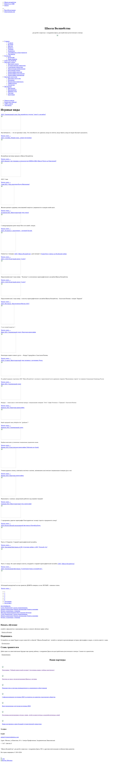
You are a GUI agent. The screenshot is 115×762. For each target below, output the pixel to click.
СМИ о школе (8, 103)
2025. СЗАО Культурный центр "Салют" (13, 259)
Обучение (28, 612)
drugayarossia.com (9, 11)
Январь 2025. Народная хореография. (12, 475)
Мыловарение (12, 90)
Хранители (11, 51)
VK (3, 759)
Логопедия (11, 85)
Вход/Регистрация (9, 10)
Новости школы (9, 100)
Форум (6, 5)
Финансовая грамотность (15, 81)
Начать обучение (7, 632)
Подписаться (6, 643)
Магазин (3, 612)
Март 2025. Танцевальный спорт (11, 384)
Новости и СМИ (9, 4)
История (10, 44)
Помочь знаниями (32, 609)
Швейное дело (12, 91)
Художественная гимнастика (17, 65)
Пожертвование (11, 612)
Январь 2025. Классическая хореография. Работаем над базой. (20, 447)
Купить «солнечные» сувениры (10, 611)
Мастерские (8, 86)
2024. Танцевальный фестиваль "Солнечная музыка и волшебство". (22, 568)
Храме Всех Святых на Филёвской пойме (54, 254)
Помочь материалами (20, 609)
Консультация (21, 612)
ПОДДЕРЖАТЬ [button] (5, 606)
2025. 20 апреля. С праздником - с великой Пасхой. (16, 230)
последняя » (8, 603)
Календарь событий (10, 102)
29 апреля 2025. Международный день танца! (15, 212)
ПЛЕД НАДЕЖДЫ (10, 60)
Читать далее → (6, 136)
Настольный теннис (14, 70)
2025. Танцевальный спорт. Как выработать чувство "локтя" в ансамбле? (23, 114)
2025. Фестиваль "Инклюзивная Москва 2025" (15, 303)
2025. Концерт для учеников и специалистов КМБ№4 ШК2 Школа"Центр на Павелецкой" (29, 161)
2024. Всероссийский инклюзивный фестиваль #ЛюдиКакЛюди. (21, 525)
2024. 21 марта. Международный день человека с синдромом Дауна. (22, 360)
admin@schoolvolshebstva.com (10, 737)
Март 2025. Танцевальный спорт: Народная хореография (18, 332)
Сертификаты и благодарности (17, 52)
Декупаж (10, 93)
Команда (10, 47)
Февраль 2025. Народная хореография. (13, 407)
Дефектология (12, 83)
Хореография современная (16, 75)
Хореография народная (15, 72)
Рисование (11, 80)
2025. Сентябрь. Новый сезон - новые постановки (16, 137)
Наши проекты (12, 59)
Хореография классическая (16, 73)
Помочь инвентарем (7, 609)
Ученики (10, 49)
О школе (7, 41)
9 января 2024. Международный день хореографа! (16, 504)
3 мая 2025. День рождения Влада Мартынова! (15, 184)
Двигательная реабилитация (16, 69)
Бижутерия (11, 94)
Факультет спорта (9, 62)
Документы (11, 54)
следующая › (8, 601)
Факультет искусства (10, 77)
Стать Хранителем (6, 608)
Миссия (10, 46)
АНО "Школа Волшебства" (22, 254)
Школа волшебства (10, 2)
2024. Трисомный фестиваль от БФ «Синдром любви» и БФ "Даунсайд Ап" (24, 547)
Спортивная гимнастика (15, 67)
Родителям (7, 56)
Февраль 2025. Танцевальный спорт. (12, 427)
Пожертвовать (6, 655)
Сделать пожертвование (20, 608)
